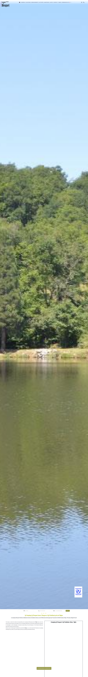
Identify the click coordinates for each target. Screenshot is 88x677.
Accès (51, 2)
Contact (55, 2)
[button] (1, 304)
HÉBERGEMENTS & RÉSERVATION (44, 665)
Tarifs (59, 2)
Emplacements (34, 2)
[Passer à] (70, 2)
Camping (23, 2)
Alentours (46, 2)
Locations (28, 2)
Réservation (65, 2)
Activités (41, 2)
